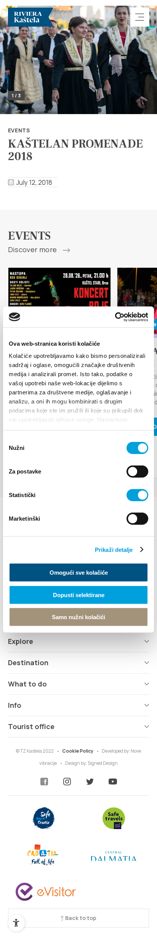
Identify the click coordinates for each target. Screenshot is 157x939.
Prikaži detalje (114, 549)
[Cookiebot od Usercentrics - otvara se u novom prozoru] (115, 317)
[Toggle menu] (139, 17)
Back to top (80, 918)
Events (19, 130)
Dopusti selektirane (78, 594)
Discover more (33, 250)
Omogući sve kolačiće (79, 572)
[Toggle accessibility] (16, 923)
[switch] (137, 472)
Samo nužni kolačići (78, 617)
